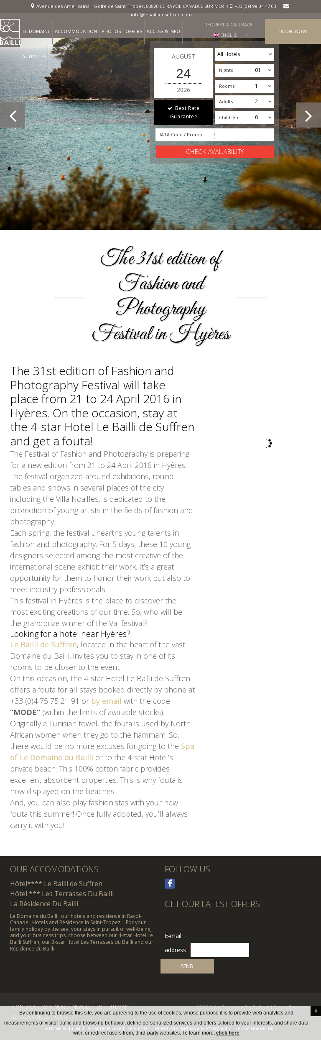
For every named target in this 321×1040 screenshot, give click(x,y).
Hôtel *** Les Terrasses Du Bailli (62, 893)
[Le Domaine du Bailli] (10, 33)
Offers (133, 31)
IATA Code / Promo (181, 134)
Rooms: (227, 86)
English (229, 35)
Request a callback (228, 24)
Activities (34, 56)
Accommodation (76, 31)
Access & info (163, 31)
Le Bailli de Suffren (43, 644)
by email (106, 701)
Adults (226, 101)
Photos (111, 31)
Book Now (293, 31)
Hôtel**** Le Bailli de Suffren (56, 883)
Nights (226, 70)
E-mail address (178, 936)
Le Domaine (36, 31)
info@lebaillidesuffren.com (161, 14)
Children (228, 117)
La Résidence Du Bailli (44, 903)
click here (227, 1033)
